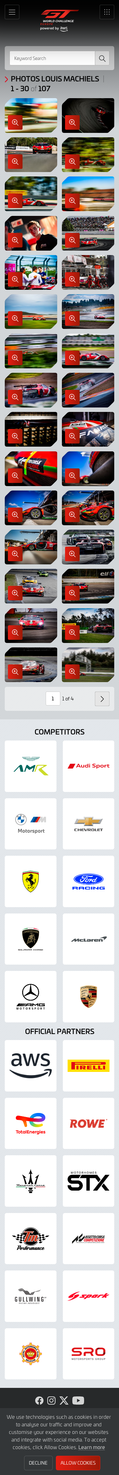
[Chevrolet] (89, 824)
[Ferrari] (30, 881)
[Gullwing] (30, 1296)
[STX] (89, 1181)
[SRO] (89, 1354)
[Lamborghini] (30, 939)
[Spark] (89, 1296)
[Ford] (89, 881)
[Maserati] (30, 1181)
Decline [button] (38, 1463)
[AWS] (30, 1065)
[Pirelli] (89, 1065)
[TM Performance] (30, 1238)
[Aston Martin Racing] (30, 766)
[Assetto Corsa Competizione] (89, 1238)
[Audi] (89, 766)
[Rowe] (89, 1123)
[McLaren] (89, 939)
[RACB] (30, 1354)
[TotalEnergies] (30, 1123)
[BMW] (30, 824)
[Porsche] (89, 996)
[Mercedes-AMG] (30, 996)
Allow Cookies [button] (78, 1463)
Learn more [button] (91, 1446)
